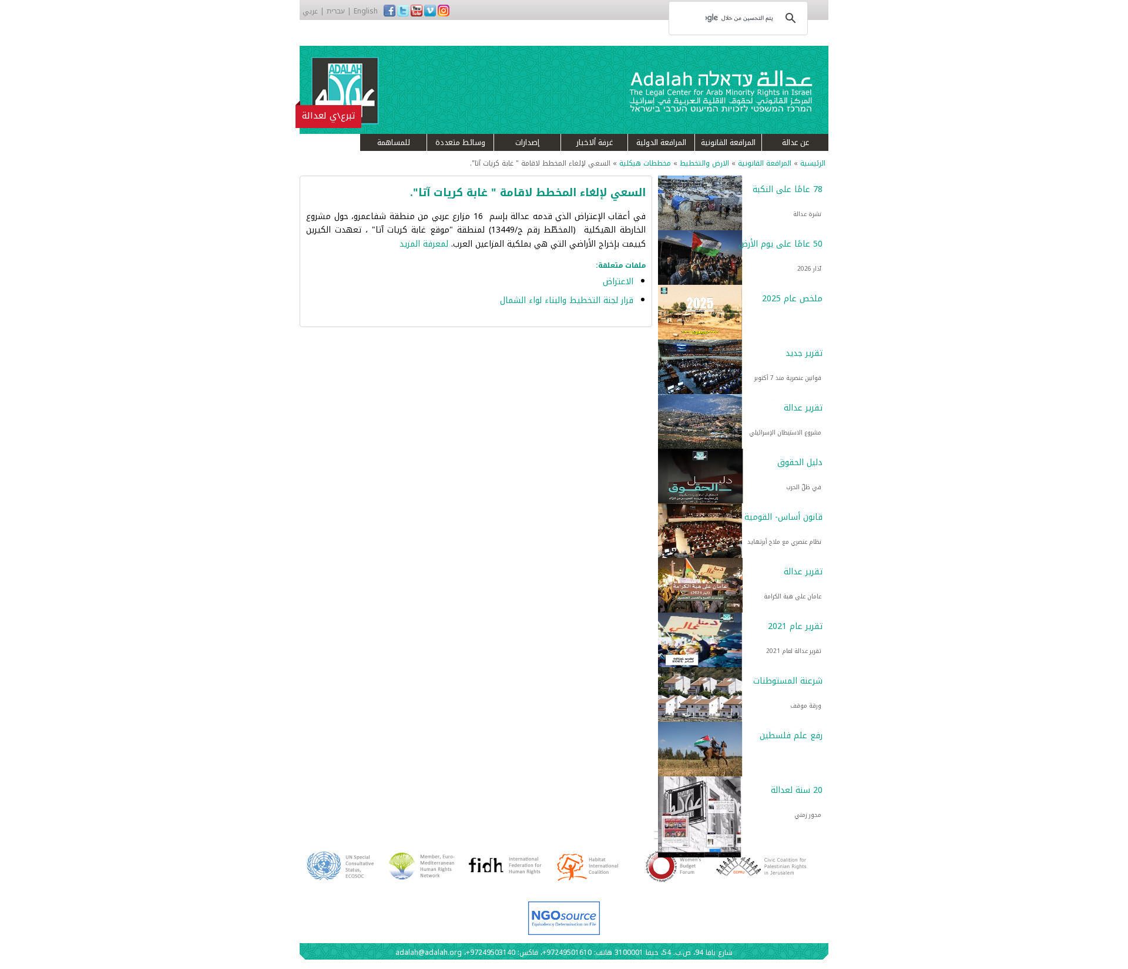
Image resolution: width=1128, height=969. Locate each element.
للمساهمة (393, 142)
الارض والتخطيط (704, 163)
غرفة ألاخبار (594, 142)
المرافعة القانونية (728, 142)
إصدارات (527, 142)
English (366, 11)
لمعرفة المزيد (425, 244)
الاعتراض (618, 282)
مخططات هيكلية (645, 163)
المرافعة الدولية (661, 142)
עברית (336, 11)
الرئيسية (812, 163)
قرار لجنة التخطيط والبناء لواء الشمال (566, 300)
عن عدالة (795, 142)
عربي (310, 11)
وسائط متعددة (460, 142)
